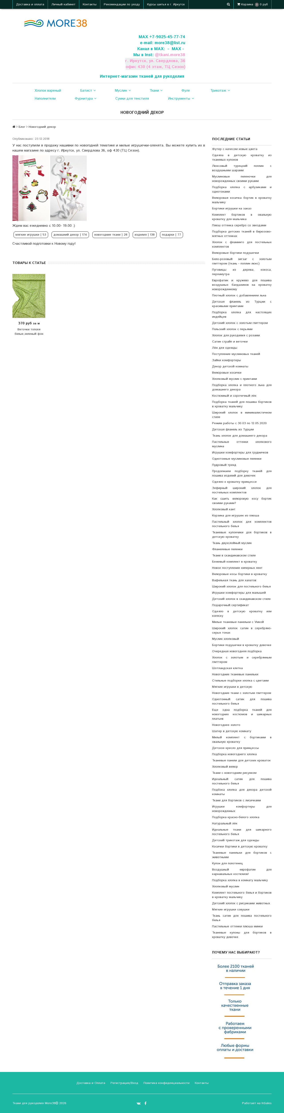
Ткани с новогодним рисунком (234, 773)
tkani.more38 (172, 55)
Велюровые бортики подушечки (235, 253)
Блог (22, 127)
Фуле (185, 90)
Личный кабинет (63, 4)
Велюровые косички (226, 372)
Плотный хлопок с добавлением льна (239, 295)
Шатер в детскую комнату (231, 731)
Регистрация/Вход (123, 1083)
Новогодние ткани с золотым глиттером (241, 693)
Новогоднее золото (226, 725)
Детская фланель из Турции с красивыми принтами (242, 303)
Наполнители (45, 98)
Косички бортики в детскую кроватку (239, 846)
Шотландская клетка (227, 668)
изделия (145, 234)
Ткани (154, 90)
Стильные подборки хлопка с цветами (240, 680)
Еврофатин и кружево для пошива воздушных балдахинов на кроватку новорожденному (242, 285)
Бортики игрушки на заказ (231, 208)
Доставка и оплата (30, 4)
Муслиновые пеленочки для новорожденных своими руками (242, 178)
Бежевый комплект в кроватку (234, 561)
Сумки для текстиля (132, 98)
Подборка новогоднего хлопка (234, 754)
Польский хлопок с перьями (232, 329)
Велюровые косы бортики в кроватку (239, 574)
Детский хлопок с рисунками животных (241, 903)
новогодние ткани (110, 234)
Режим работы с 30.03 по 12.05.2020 (239, 423)
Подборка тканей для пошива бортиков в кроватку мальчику (242, 404)
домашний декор (70, 234)
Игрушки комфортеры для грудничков (240, 452)
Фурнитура (84, 98)
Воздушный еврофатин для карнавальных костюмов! (242, 871)
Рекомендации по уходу (122, 4)
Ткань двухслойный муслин (232, 543)
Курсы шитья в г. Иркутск (166, 4)
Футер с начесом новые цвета (234, 149)
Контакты (90, 4)
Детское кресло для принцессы (235, 748)
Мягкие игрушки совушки (230, 909)
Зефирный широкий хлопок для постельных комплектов (242, 490)
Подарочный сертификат (230, 605)
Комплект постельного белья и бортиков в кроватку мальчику (242, 894)
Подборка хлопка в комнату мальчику (240, 880)
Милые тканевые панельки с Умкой (238, 622)
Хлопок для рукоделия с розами (236, 335)
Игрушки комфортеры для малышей (239, 593)
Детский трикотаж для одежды (235, 840)
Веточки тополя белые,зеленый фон (29, 331)
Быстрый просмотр (34, 296)
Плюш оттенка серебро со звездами (239, 225)
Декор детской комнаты (230, 366)
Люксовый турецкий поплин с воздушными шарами (242, 168)
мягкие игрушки (31, 234)
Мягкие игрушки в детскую (232, 687)
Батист (86, 90)
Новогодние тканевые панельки (235, 674)
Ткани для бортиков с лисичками (236, 800)
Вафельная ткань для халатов (234, 580)
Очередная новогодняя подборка (237, 651)
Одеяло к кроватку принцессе (234, 482)
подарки (171, 234)
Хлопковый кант (223, 509)
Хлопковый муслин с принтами (234, 379)
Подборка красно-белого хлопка (235, 817)
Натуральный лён (224, 823)
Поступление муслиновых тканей (236, 354)
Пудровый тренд (224, 465)
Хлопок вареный (48, 90)
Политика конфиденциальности (165, 1083)
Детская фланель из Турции (233, 429)
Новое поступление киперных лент (237, 568)
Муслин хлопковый (225, 639)
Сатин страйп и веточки (230, 341)
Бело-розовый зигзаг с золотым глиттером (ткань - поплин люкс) (242, 261)
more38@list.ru (170, 43)
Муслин (121, 90)
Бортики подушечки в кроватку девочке (241, 645)
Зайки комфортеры (226, 360)
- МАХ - (176, 49)
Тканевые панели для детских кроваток (241, 760)
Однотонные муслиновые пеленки (236, 459)
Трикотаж (218, 90)
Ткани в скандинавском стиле (234, 555)
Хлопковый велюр (225, 766)
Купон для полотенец (227, 863)
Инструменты (179, 98)
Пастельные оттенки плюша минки (237, 926)
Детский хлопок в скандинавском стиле (241, 599)
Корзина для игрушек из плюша (235, 515)
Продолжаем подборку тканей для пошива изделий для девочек (242, 473)
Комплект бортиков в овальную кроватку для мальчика (242, 217)
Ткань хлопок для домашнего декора (239, 435)
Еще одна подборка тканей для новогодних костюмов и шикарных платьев (242, 714)
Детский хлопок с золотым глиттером (240, 323)
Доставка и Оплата (90, 1083)
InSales (267, 1103)
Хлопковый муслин (225, 886)
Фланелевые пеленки (227, 549)
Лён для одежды (224, 348)
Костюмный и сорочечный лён (234, 396)
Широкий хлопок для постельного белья (241, 586)
